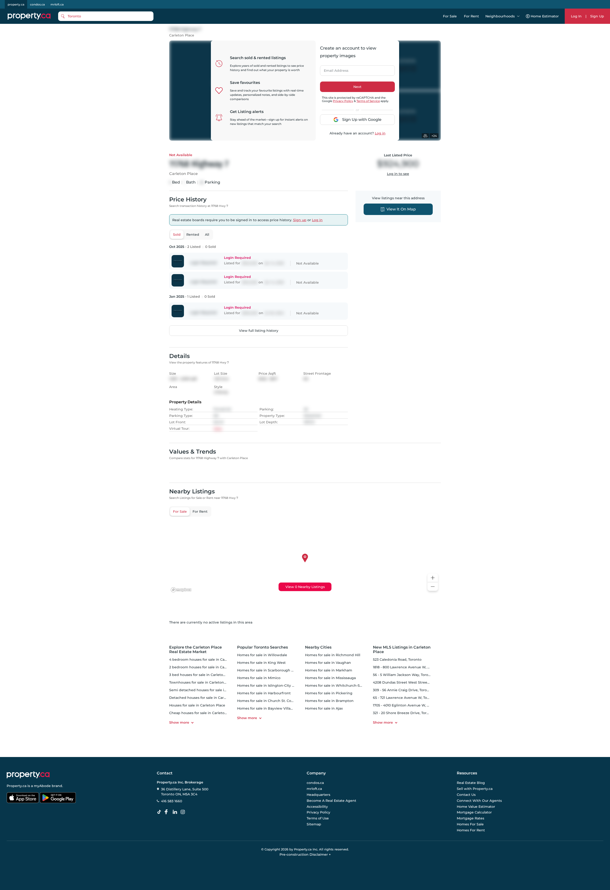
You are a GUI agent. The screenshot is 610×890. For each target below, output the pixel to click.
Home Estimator (545, 16)
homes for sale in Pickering (328, 693)
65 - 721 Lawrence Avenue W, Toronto (405, 698)
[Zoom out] (432, 586)
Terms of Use (318, 818)
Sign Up (597, 16)
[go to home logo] (28, 774)
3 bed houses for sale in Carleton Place (202, 675)
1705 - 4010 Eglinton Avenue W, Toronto (406, 705)
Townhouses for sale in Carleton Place (201, 682)
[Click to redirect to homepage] (29, 16)
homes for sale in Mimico (258, 678)
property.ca (16, 4)
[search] (105, 16)
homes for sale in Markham (328, 670)
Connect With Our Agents (479, 800)
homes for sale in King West (261, 662)
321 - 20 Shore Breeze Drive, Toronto (404, 713)
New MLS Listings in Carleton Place (402, 649)
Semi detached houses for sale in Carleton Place (210, 690)
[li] (176, 812)
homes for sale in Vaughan (328, 662)
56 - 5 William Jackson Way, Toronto (403, 675)
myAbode (42, 786)
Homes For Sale (470, 824)
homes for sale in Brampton (329, 701)
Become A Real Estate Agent (331, 800)
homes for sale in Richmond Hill (332, 655)
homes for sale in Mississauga (330, 678)
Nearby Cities (318, 647)
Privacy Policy (343, 101)
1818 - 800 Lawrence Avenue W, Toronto (407, 667)
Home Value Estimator (476, 806)
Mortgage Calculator (474, 812)
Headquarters (318, 795)
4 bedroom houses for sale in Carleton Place (207, 659)
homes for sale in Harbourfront (264, 693)
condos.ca (37, 4)
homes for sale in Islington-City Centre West (275, 685)
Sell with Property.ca (475, 789)
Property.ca (16, 786)
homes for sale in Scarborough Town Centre (275, 670)
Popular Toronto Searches (262, 647)
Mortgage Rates (470, 818)
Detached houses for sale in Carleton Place (206, 698)
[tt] (160, 812)
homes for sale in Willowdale (262, 655)
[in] (183, 812)
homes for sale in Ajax (324, 708)
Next (357, 87)
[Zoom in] (432, 577)
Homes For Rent (471, 830)
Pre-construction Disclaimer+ (305, 854)
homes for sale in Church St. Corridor (269, 701)
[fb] (168, 812)
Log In (576, 16)
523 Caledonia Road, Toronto (397, 659)
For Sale (450, 16)
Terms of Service (368, 101)
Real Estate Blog (471, 783)
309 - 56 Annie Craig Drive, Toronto (403, 690)
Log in (380, 133)
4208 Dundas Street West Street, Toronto (408, 682)
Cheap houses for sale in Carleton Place (203, 713)
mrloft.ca (57, 4)
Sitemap (314, 824)
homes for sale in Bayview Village (266, 708)
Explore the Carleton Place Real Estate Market (195, 649)
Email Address (333, 69)
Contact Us (466, 795)
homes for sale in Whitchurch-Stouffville (340, 685)
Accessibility (317, 806)
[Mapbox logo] (181, 590)
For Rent (471, 16)
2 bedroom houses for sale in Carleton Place (207, 667)
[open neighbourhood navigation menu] (518, 16)
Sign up (299, 220)
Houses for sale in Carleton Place (197, 705)
